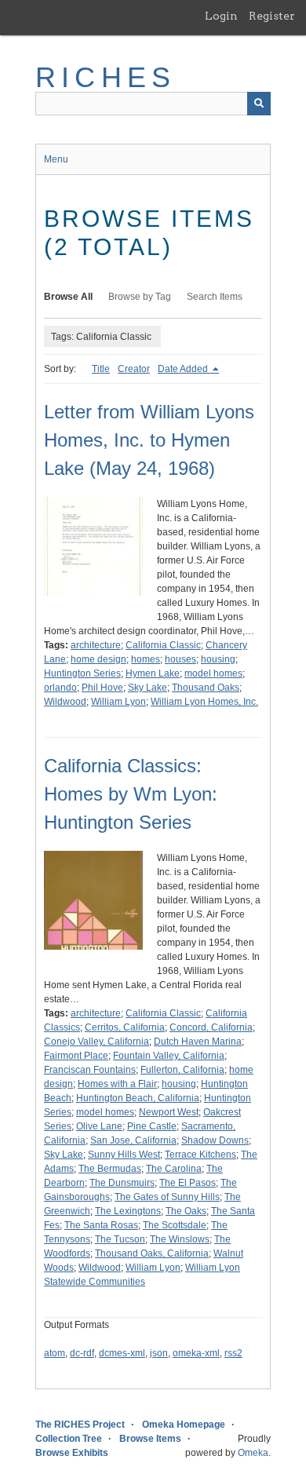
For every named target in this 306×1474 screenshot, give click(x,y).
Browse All (68, 296)
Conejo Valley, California (96, 1041)
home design (98, 659)
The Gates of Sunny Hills (167, 1196)
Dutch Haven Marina (198, 1041)
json (159, 1353)
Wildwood (65, 701)
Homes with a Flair (117, 1083)
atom (54, 1353)
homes (145, 659)
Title (101, 368)
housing (218, 659)
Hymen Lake (153, 673)
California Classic (163, 645)
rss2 (233, 1353)
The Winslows (179, 1239)
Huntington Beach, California (137, 1098)
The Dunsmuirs (122, 1182)
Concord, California (211, 1027)
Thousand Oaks (205, 687)
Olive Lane (99, 1126)
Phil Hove (102, 687)
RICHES (105, 77)
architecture (96, 645)
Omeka (253, 1452)
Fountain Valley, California (168, 1055)
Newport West (169, 1112)
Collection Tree (68, 1438)
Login (221, 15)
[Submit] (259, 103)
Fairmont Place (76, 1055)
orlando (60, 687)
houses (180, 659)
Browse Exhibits (71, 1452)
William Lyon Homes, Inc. (204, 701)
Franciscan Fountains (90, 1069)
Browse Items (150, 1438)
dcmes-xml (122, 1353)
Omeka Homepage (183, 1424)
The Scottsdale (174, 1225)
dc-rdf (82, 1353)
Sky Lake (147, 687)
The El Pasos (187, 1182)
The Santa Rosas (101, 1225)
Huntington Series (82, 673)
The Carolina (174, 1168)
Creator (134, 368)
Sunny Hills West (124, 1154)
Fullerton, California (182, 1069)
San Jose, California (133, 1140)
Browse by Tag (139, 296)
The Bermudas (109, 1168)
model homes (213, 673)
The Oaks (186, 1211)
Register (272, 15)
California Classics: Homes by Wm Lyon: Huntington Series (130, 794)
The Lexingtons (128, 1211)
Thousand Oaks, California (152, 1253)
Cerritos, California (125, 1027)
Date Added (184, 368)
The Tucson (120, 1239)
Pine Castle (152, 1126)
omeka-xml (196, 1353)
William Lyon (118, 701)
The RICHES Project (80, 1424)
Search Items (214, 296)
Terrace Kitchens (200, 1154)
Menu (56, 159)
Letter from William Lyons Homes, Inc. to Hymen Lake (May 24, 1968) (149, 440)
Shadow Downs (215, 1140)
